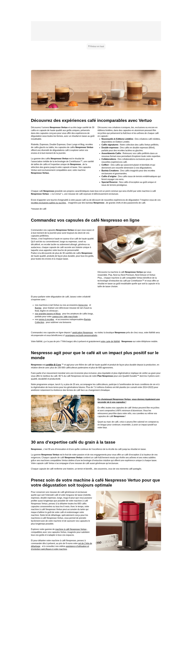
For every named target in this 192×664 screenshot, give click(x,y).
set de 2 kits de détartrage (75, 575)
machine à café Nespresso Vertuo (68, 561)
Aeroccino (78, 340)
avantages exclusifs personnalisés (65, 375)
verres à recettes (45, 355)
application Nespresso (78, 372)
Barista (89, 340)
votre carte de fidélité (106, 381)
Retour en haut (97, 60)
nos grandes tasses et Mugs (47, 349)
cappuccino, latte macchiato (63, 352)
